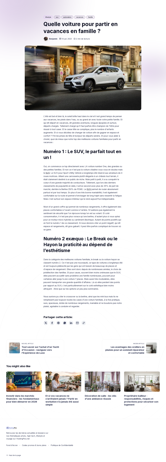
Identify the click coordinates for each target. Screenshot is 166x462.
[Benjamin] (45, 38)
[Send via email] (77, 323)
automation (67, 17)
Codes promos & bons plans (34, 445)
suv (57, 17)
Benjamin (53, 39)
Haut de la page (15, 455)
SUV (48, 173)
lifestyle (48, 17)
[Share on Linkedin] (71, 323)
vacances (79, 17)
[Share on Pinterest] (58, 323)
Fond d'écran (12, 445)
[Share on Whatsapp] (64, 323)
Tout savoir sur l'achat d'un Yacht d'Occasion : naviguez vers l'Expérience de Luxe (40, 350)
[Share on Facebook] (52, 323)
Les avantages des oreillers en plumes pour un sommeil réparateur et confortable (124, 350)
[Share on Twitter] (45, 323)
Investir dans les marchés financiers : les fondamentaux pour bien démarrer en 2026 (22, 398)
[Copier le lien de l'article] (83, 323)
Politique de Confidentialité (62, 445)
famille (90, 17)
